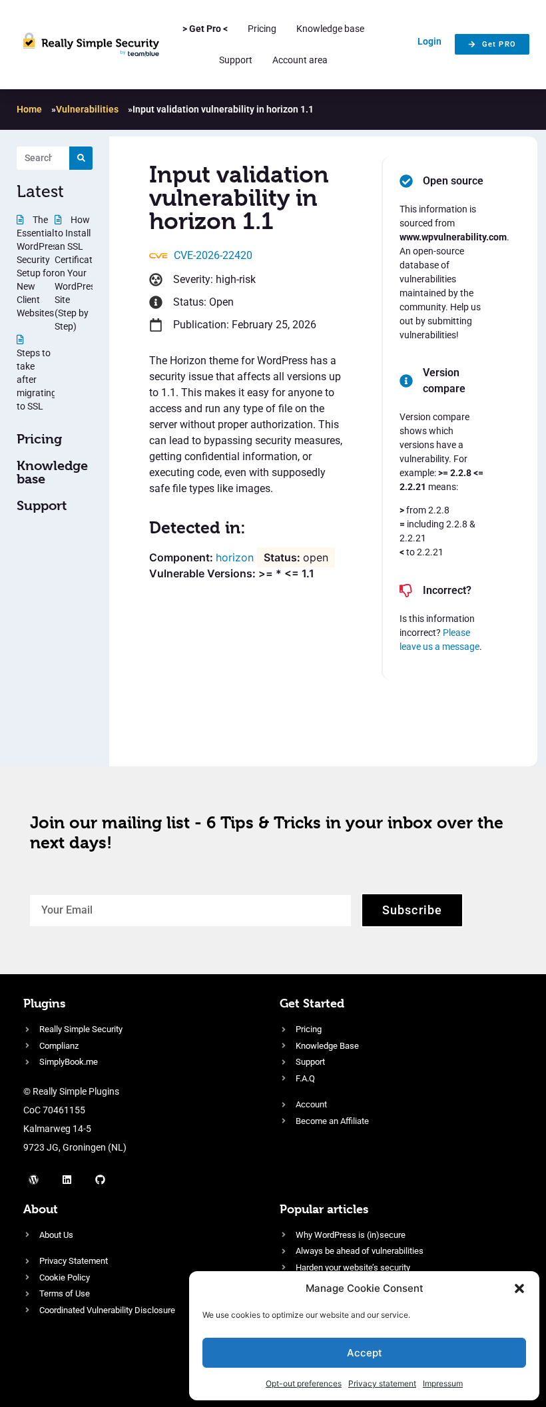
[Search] (81, 158)
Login (429, 41)
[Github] (100, 1180)
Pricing (262, 28)
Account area (300, 60)
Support (235, 60)
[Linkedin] (67, 1180)
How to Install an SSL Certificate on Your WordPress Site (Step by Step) (77, 273)
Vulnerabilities (87, 109)
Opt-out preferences (304, 1383)
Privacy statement (382, 1383)
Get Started (312, 1003)
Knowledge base (330, 28)
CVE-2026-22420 (213, 255)
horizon (235, 557)
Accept (364, 1352)
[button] (519, 1288)
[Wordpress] (33, 1180)
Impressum (443, 1383)
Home (29, 109)
